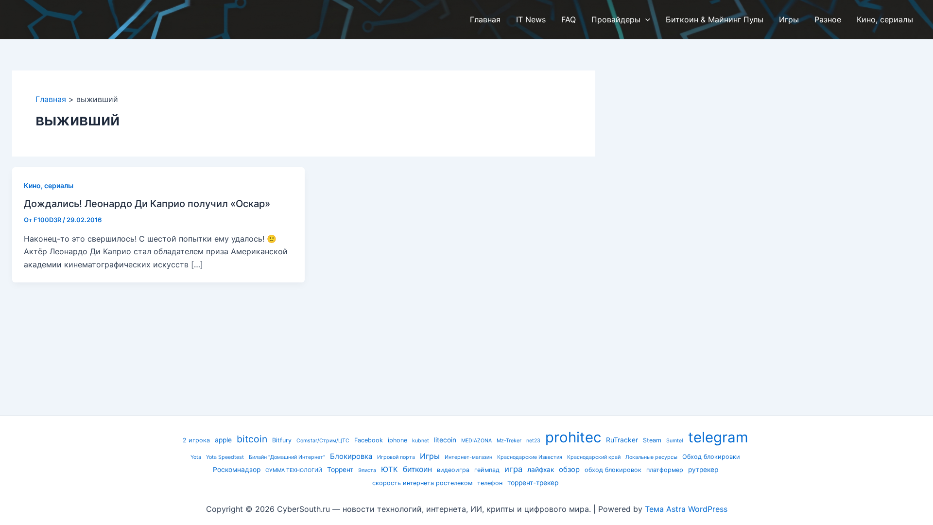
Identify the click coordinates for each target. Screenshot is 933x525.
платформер (664, 469)
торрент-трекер (532, 483)
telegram (718, 437)
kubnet (420, 441)
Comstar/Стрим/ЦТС (322, 441)
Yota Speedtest (225, 457)
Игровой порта (396, 457)
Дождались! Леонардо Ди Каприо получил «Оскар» (147, 204)
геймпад (487, 469)
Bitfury (282, 440)
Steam (652, 440)
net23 (533, 441)
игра (513, 469)
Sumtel (674, 441)
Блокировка (351, 456)
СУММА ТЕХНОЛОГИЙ (293, 470)
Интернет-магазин (468, 457)
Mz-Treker (509, 441)
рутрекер (703, 469)
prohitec (573, 437)
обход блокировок (613, 469)
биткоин (417, 469)
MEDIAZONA (476, 441)
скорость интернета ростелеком (422, 483)
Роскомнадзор (236, 469)
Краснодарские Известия (529, 457)
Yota (195, 457)
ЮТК (389, 469)
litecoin (445, 440)
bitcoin (252, 439)
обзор (569, 469)
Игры (430, 456)
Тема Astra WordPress (686, 509)
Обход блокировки (711, 456)
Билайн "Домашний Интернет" (287, 457)
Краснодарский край (594, 457)
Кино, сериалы (48, 185)
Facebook (368, 440)
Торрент (340, 469)
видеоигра (453, 469)
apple (223, 440)
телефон (489, 483)
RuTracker (622, 440)
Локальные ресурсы (651, 457)
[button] (645, 19)
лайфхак (540, 469)
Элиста (367, 470)
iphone (397, 440)
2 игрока (196, 440)
